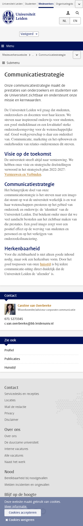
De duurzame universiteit (21, 442)
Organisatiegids (64, 4)
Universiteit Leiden (12, 4)
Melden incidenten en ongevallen (26, 485)
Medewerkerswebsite (14, 55)
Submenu (13, 63)
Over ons (10, 436)
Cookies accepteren (23, 513)
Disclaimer (11, 420)
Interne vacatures (16, 449)
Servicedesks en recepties (21, 394)
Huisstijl (10, 367)
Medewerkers (46, 4)
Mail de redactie (15, 407)
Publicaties (12, 359)
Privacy (9, 413)
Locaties (9, 400)
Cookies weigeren (21, 520)
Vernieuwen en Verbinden (22, 174)
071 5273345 (13, 319)
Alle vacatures (13, 455)
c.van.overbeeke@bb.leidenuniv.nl (29, 324)
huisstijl (45, 264)
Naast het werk (14, 462)
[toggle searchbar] (77, 12)
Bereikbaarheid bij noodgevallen (26, 478)
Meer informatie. (15, 507)
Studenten (30, 4)
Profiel (9, 350)
